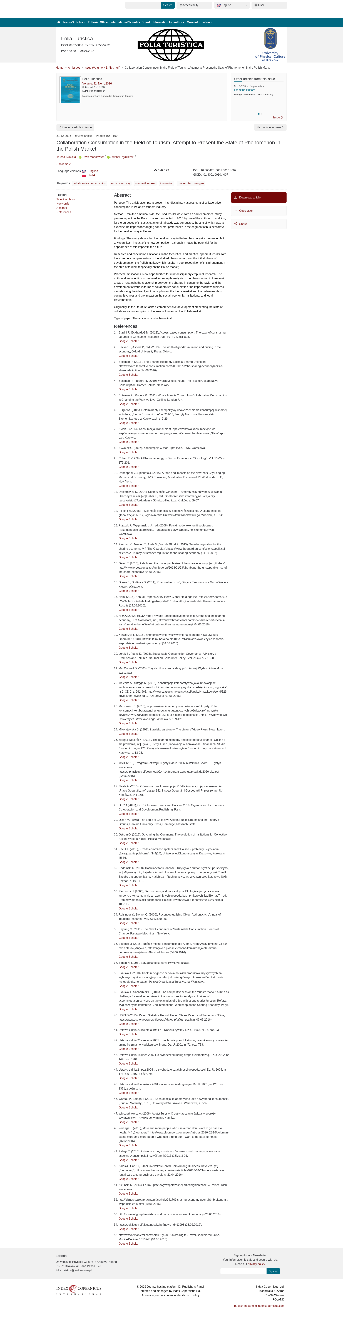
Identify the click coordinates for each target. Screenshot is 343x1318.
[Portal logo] (73, 9)
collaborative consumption (89, 183)
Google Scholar (128, 341)
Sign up (273, 1271)
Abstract (61, 207)
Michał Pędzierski (123, 156)
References (63, 212)
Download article (249, 197)
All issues (74, 67)
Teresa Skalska (66, 156)
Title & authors (65, 199)
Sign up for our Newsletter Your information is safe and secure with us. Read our (250, 1259)
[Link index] (78, 1289)
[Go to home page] (58, 22)
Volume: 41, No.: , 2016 (97, 83)
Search (167, 5)
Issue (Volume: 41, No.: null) (102, 67)
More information (198, 22)
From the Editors (244, 89)
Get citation (245, 210)
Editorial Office (98, 22)
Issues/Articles (73, 22)
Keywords (62, 203)
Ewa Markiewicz (93, 156)
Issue (277, 117)
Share (242, 223)
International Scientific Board (130, 22)
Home (59, 67)
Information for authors (168, 22)
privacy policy (256, 1263)
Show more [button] (64, 164)
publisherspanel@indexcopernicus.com (259, 1305)
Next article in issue (269, 127)
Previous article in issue (77, 127)
